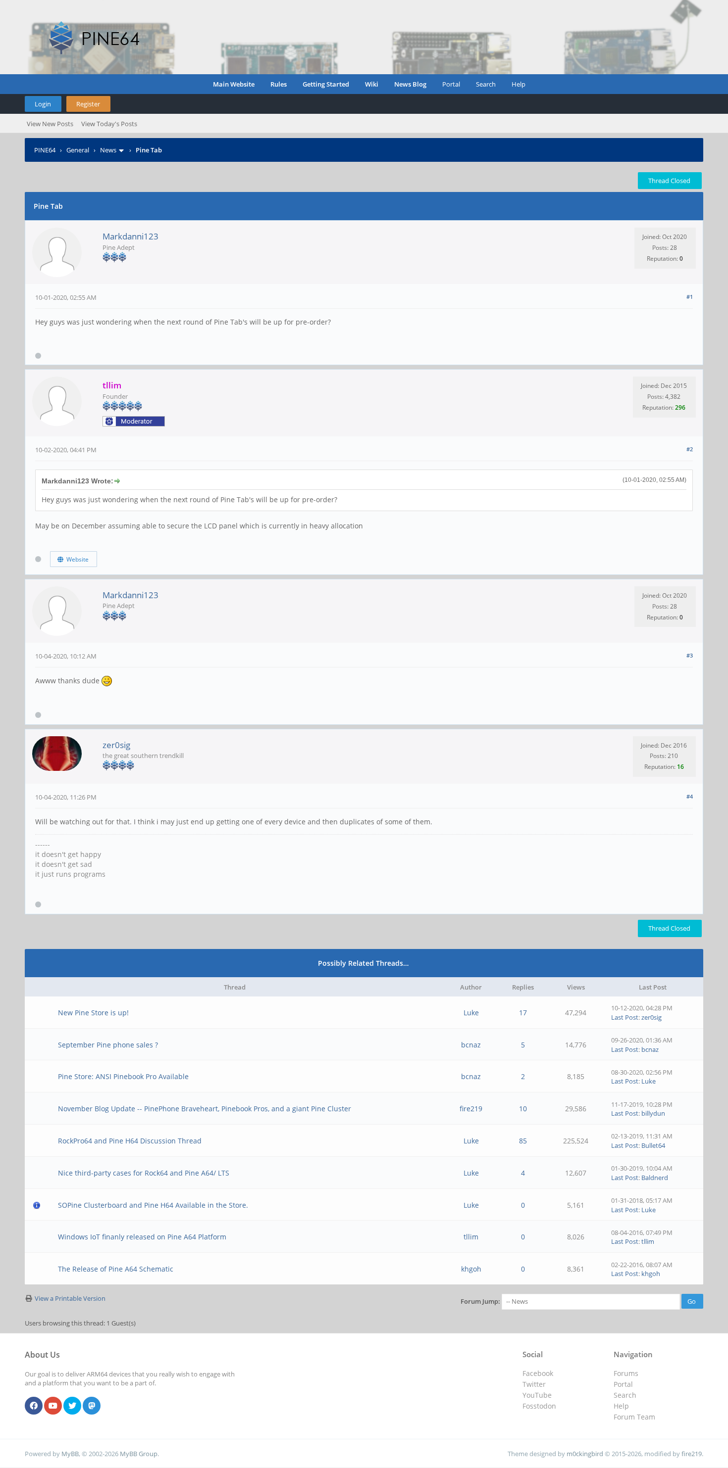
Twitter (534, 1384)
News (108, 149)
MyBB (70, 1453)
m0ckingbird (585, 1453)
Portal (451, 84)
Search (486, 84)
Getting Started (326, 84)
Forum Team (634, 1416)
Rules (278, 84)
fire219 (471, 1108)
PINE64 (44, 149)
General (77, 149)
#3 (689, 655)
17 (523, 1012)
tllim (471, 1236)
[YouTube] (53, 1406)
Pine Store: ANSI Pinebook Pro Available (123, 1076)
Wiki (371, 84)
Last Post (624, 1017)
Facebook (537, 1373)
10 (523, 1108)
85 (523, 1140)
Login (43, 103)
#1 (689, 296)
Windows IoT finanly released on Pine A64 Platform (142, 1236)
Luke (471, 1012)
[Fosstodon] (92, 1406)
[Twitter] (72, 1406)
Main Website (234, 84)
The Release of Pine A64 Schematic (115, 1269)
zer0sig (116, 745)
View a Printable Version (70, 1298)
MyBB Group (138, 1453)
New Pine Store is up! (93, 1012)
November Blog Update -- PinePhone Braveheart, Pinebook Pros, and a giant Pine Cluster (204, 1108)
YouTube (537, 1395)
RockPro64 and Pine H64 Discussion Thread (130, 1140)
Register (88, 103)
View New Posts (50, 123)
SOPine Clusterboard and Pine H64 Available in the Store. (153, 1205)
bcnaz (471, 1044)
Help (518, 84)
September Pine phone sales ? (108, 1044)
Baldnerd (654, 1177)
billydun (653, 1113)
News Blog (410, 84)
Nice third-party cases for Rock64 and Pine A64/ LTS (143, 1173)
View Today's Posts (109, 123)
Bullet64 (653, 1145)
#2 (689, 449)
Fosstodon (539, 1406)
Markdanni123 (130, 236)
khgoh (471, 1269)
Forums (626, 1373)
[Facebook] (34, 1406)
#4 (689, 796)
